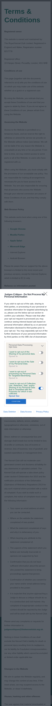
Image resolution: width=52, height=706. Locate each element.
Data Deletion (9, 412)
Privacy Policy (42, 412)
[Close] (46, 294)
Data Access (26, 412)
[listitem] (26, 346)
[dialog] (26, 353)
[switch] (41, 352)
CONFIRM (16, 401)
